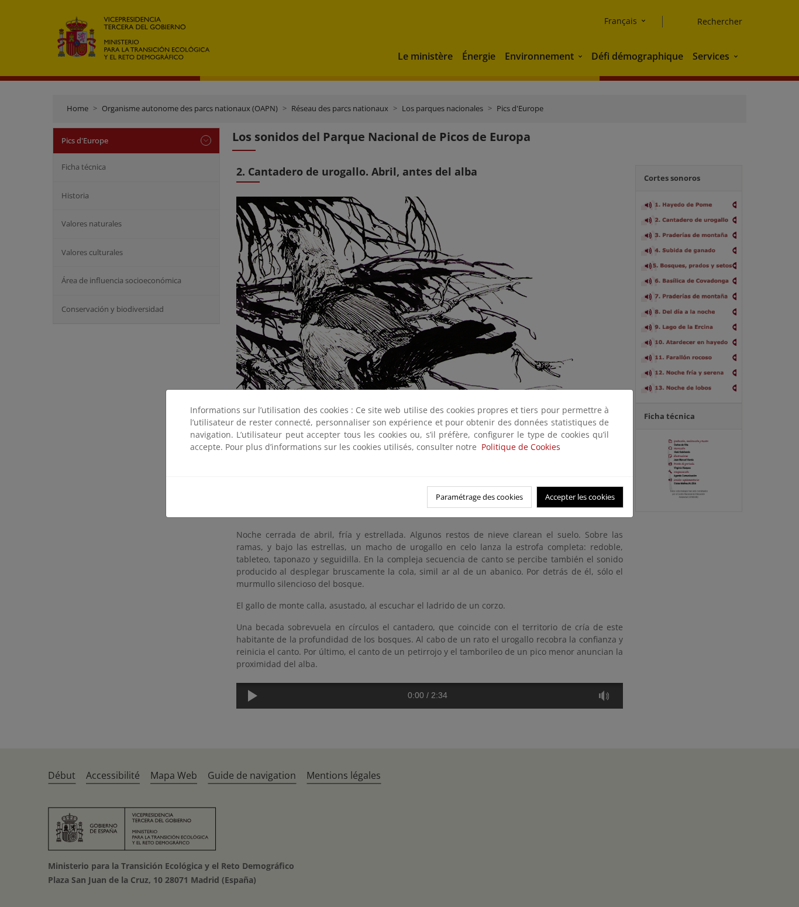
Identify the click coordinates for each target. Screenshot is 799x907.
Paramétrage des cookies (479, 497)
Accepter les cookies (580, 497)
